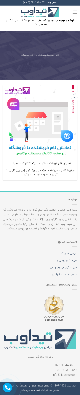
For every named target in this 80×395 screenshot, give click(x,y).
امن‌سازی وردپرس (66, 260)
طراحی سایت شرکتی (64, 275)
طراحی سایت (69, 253)
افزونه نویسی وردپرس (63, 267)
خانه (57, 55)
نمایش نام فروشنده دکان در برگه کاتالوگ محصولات (40, 163)
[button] (74, 12)
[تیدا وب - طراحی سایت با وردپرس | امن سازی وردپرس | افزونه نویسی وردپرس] (40, 12)
